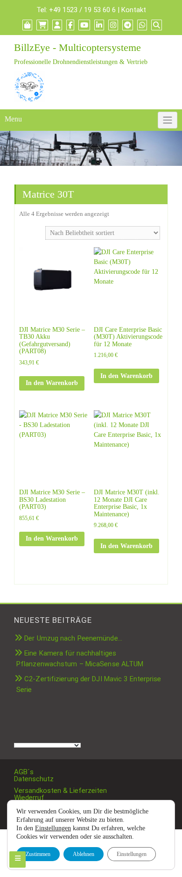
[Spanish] (74, 730)
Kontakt (133, 10)
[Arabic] (18, 720)
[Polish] (46, 730)
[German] (83, 720)
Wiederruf (29, 797)
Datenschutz (34, 779)
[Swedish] (83, 730)
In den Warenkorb (52, 382)
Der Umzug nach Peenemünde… (73, 638)
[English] (55, 720)
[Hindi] (18, 730)
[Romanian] (55, 730)
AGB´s (24, 772)
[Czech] (37, 720)
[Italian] (27, 730)
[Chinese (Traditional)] (27, 720)
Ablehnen (83, 854)
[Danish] (46, 720)
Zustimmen (38, 854)
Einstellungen (53, 828)
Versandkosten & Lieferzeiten (60, 790)
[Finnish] (65, 720)
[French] (74, 720)
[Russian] (65, 730)
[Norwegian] (37, 730)
